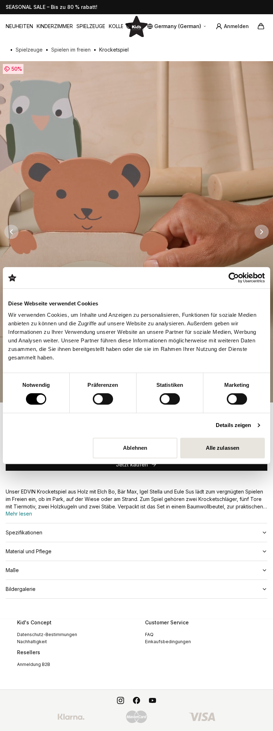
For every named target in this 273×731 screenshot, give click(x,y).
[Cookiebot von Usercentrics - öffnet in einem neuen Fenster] (234, 277)
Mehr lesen (19, 514)
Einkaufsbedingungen (168, 641)
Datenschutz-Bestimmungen (47, 634)
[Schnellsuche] (132, 26)
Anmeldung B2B (33, 664)
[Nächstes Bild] (262, 232)
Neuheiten (19, 26)
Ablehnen (135, 448)
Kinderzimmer (55, 26)
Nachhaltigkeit (32, 641)
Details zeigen (233, 425)
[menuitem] (19, 26)
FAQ (149, 634)
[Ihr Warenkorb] (261, 26)
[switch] (103, 399)
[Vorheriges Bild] (11, 232)
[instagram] (120, 700)
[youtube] (152, 700)
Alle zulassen (222, 448)
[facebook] (136, 700)
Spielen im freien (71, 50)
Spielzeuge (90, 26)
